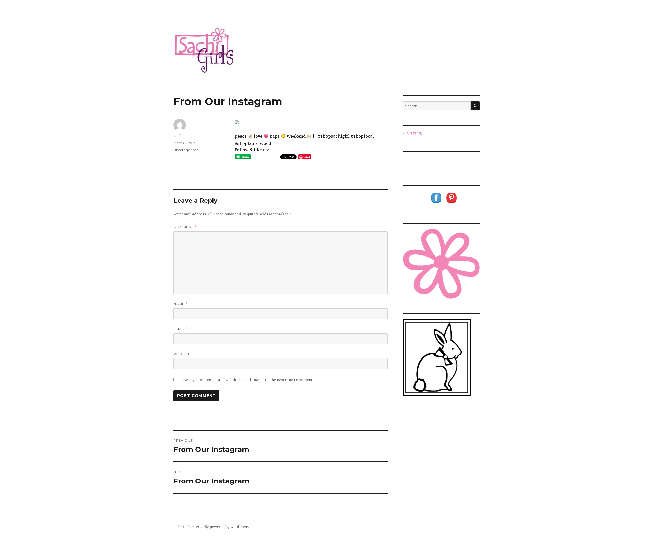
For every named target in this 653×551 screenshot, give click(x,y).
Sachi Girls (182, 527)
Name (180, 304)
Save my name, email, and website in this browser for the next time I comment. (246, 380)
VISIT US (414, 134)
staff (176, 136)
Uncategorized (186, 150)
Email (180, 329)
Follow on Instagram (444, 166)
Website (181, 354)
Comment (185, 227)
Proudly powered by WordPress (222, 527)
